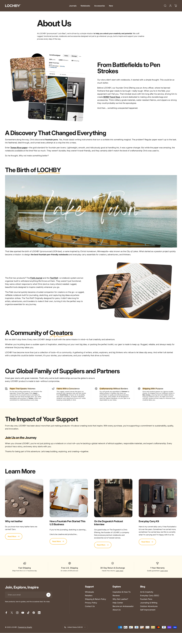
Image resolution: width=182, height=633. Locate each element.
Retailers (88, 595)
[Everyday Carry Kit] (158, 498)
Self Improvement (147, 610)
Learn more (119, 571)
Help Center (118, 603)
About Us (117, 610)
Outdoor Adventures (149, 606)
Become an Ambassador (123, 606)
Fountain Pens (146, 599)
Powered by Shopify (25, 627)
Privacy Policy (91, 603)
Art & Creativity (146, 592)
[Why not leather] (24, 498)
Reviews (116, 595)
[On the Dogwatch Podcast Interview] (113, 498)
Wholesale (89, 592)
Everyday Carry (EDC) (149, 595)
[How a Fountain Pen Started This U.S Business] (69, 498)
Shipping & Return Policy (95, 599)
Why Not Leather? (120, 599)
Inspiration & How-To (121, 592)
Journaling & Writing (148, 603)
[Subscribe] (48, 595)
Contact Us (90, 606)
